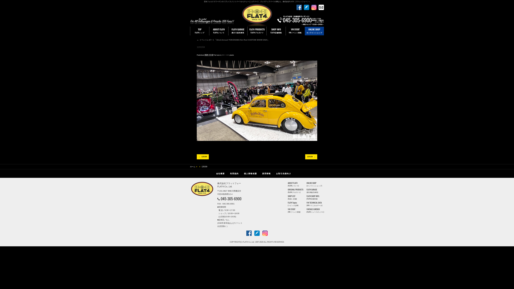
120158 (310, 157)
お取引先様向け (283, 173)
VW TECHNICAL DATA (314, 204)
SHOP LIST (292, 197)
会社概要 (220, 173)
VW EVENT (295, 31)
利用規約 (234, 173)
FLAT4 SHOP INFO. (313, 197)
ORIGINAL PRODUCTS (295, 190)
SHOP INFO (276, 31)
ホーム (192, 167)
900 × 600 (225, 55)
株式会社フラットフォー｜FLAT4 (257, 15)
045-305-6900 (231, 198)
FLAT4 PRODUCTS (257, 31)
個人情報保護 (250, 173)
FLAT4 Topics (293, 204)
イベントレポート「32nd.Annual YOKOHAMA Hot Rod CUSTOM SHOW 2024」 (233, 40)
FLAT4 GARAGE (238, 31)
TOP (199, 31)
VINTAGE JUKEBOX (315, 210)
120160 (204, 157)
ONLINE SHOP (314, 31)
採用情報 (266, 173)
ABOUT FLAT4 (219, 31)
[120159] (257, 101)
